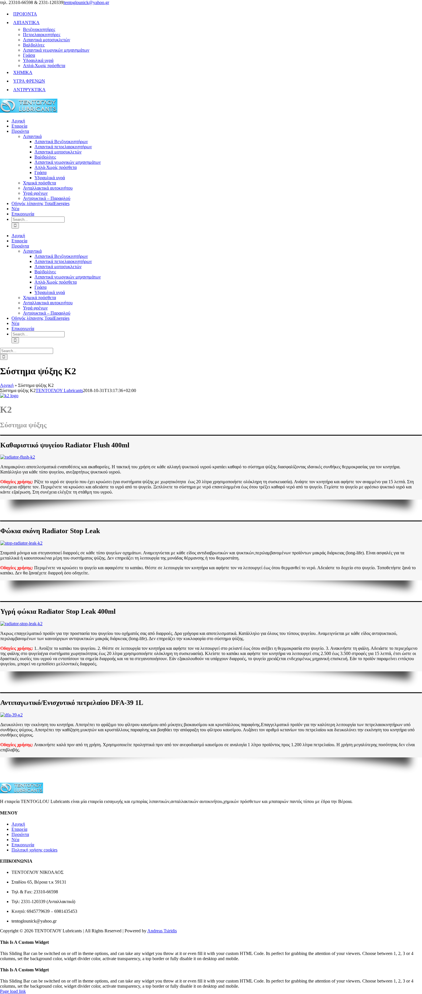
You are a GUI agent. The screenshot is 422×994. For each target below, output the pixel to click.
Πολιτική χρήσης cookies (34, 849)
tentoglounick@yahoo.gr (86, 2)
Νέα (15, 839)
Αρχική (6, 385)
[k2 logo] (9, 395)
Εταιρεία (19, 829)
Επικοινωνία (22, 844)
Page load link (13, 991)
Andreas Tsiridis (162, 930)
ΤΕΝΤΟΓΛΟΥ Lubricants (59, 390)
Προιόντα (20, 834)
